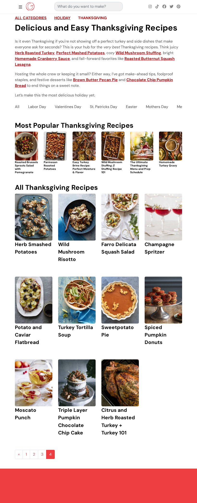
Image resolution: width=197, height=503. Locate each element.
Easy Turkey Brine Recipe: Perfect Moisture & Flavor (84, 167)
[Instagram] (150, 7)
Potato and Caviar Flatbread (28, 334)
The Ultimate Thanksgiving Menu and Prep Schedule (140, 167)
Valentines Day (68, 106)
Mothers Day (157, 106)
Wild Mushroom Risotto (71, 251)
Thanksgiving (92, 17)
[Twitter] (171, 7)
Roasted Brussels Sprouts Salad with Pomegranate (26, 167)
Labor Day (37, 106)
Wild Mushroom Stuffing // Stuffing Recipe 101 (111, 167)
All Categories (31, 17)
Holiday (62, 17)
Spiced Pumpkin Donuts (155, 334)
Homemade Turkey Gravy (168, 163)
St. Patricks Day (103, 106)
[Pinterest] (178, 7)
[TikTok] (157, 7)
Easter (131, 106)
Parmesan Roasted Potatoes (50, 165)
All (17, 106)
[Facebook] (164, 7)
